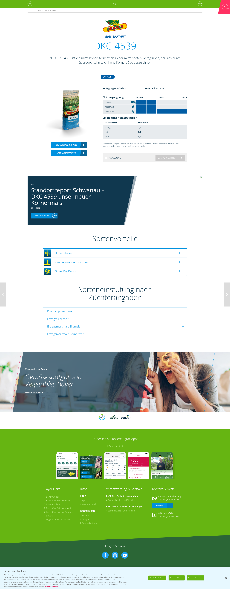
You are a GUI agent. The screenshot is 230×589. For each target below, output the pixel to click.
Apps (84, 500)
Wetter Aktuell (89, 504)
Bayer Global (52, 496)
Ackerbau (86, 515)
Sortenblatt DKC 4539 (66, 145)
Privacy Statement (51, 586)
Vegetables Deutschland (58, 519)
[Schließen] (226, 578)
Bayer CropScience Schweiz (59, 512)
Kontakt (159, 506)
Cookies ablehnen (176, 578)
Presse (49, 515)
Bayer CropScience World (58, 500)
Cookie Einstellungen (157, 578)
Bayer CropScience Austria (59, 508)
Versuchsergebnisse (66, 153)
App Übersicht (116, 446)
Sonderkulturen (90, 523)
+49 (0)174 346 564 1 (170, 499)
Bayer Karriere (53, 504)
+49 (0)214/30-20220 (170, 516)
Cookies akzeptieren (195, 578)
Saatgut (85, 519)
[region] (115, 578)
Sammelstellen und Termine (121, 500)
